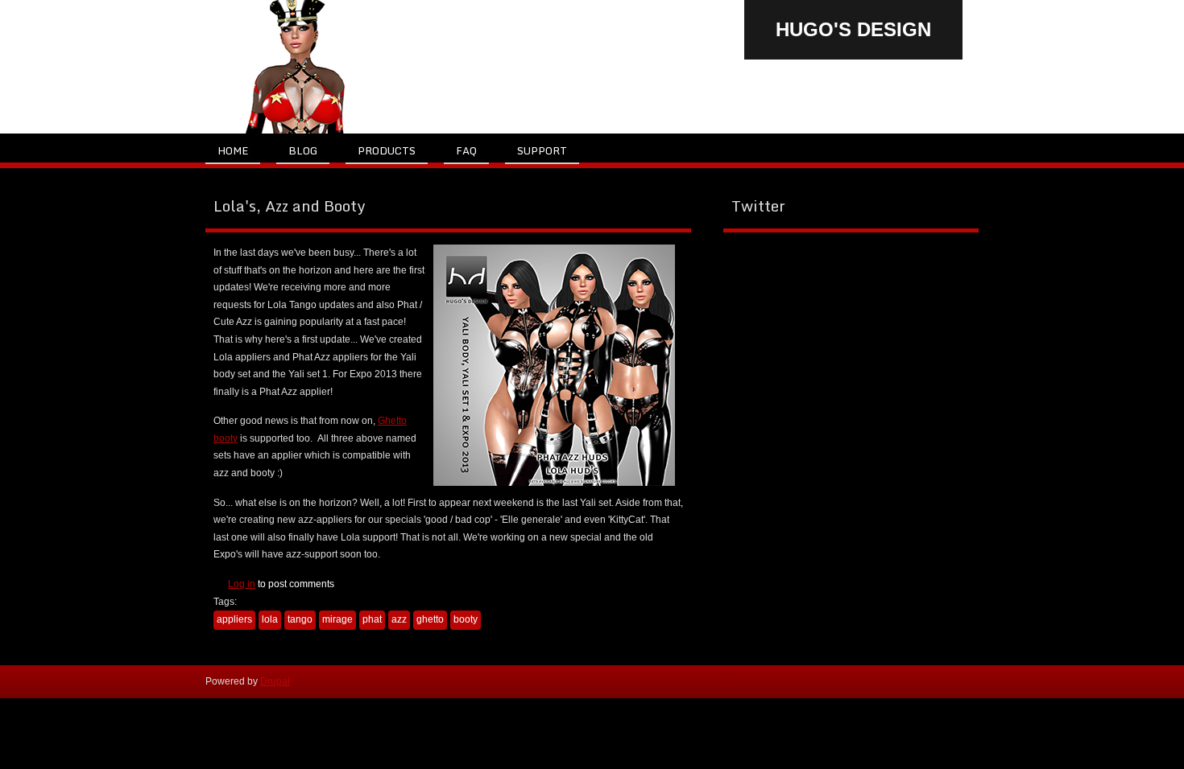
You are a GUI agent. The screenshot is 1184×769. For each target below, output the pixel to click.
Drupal (275, 681)
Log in (241, 584)
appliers (234, 619)
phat (372, 619)
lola (270, 619)
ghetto (430, 619)
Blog (302, 150)
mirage (337, 619)
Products (387, 150)
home (232, 150)
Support (542, 150)
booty (465, 619)
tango (300, 619)
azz (399, 619)
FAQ (466, 150)
